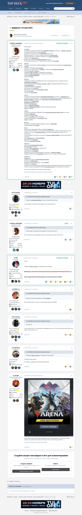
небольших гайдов (35, 107)
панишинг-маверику (34, 105)
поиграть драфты (56, 152)
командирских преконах (42, 159)
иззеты (39, 83)
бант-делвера (33, 104)
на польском (53, 55)
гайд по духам (33, 72)
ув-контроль (40, 68)
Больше (48, 8)
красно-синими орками (53, 135)
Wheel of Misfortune (56, 99)
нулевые (37, 125)
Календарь (33, 8)
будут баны (56, 61)
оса (42, 123)
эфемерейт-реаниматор (30, 82)
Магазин (41, 8)
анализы (46, 162)
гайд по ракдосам (34, 74)
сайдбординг (34, 161)
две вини (41, 69)
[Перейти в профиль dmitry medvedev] (11, 35)
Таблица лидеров (42, 12)
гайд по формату (34, 148)
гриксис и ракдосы (66, 50)
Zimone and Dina (40, 138)
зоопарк (44, 83)
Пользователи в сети (30, 12)
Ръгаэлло (16, 192)
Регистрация (69, 3)
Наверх (26, 176)
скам (48, 83)
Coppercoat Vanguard (58, 69)
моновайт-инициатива (47, 96)
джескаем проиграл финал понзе (54, 112)
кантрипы (35, 139)
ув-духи (43, 65)
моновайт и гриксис (48, 50)
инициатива (35, 101)
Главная (11, 8)
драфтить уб (35, 149)
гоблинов (34, 163)
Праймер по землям (29, 102)
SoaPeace (16, 348)
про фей (32, 116)
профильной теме (40, 132)
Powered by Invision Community (41, 512)
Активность (19, 8)
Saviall (16, 375)
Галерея (10, 12)
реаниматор (64, 96)
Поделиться (55, 35)
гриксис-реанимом (53, 56)
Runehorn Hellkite (28, 99)
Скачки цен (27, 158)
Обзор (26, 108)
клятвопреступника (35, 141)
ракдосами (43, 53)
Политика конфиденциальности (38, 510)
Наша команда (18, 12)
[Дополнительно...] (71, 43)
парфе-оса (50, 129)
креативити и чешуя (42, 89)
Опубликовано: (31, 43)
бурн (32, 76)
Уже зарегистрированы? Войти (54, 3)
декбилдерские (41, 59)
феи (36, 115)
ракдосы (43, 52)
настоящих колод (49, 166)
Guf (16, 258)
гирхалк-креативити (34, 75)
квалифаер (40, 154)
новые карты (35, 58)
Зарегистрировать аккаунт (26, 471)
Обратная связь (53, 510)
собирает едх (30, 138)
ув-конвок (35, 151)
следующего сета (42, 118)
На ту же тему (27, 146)
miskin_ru (16, 289)
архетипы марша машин (36, 145)
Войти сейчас (55, 469)
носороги (38, 86)
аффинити (32, 114)
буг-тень (31, 91)
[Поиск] (73, 8)
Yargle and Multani (29, 85)
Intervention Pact (46, 99)
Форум (26, 8)
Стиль (26, 510)
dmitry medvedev (21, 34)
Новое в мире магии (26, 36)
